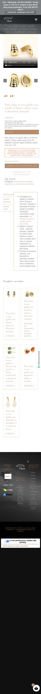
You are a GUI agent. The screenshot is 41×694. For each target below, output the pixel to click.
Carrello (33, 494)
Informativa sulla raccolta (15, 546)
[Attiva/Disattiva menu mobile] (36, 19)
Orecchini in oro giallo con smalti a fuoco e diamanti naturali (28, 310)
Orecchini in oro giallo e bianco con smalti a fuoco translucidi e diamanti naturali (11, 369)
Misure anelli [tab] (6, 208)
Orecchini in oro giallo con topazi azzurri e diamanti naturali (10, 322)
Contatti (33, 478)
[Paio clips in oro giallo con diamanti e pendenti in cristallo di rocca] (11, 402)
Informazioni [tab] (7, 194)
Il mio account (33, 498)
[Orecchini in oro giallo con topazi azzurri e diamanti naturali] (11, 294)
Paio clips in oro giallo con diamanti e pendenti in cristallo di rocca (11, 420)
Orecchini (30, 184)
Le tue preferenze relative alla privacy (22, 541)
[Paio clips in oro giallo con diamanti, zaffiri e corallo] (29, 350)
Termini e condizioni (33, 503)
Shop (33, 481)
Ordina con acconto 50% (22, 166)
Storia (33, 475)
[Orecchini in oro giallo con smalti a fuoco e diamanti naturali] (29, 294)
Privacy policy (33, 508)
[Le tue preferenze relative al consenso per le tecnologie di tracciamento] (39, 359)
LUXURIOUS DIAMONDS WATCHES (20, 12)
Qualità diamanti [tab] (7, 200)
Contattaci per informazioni (22, 173)
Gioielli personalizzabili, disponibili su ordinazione (33, 488)
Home (33, 473)
